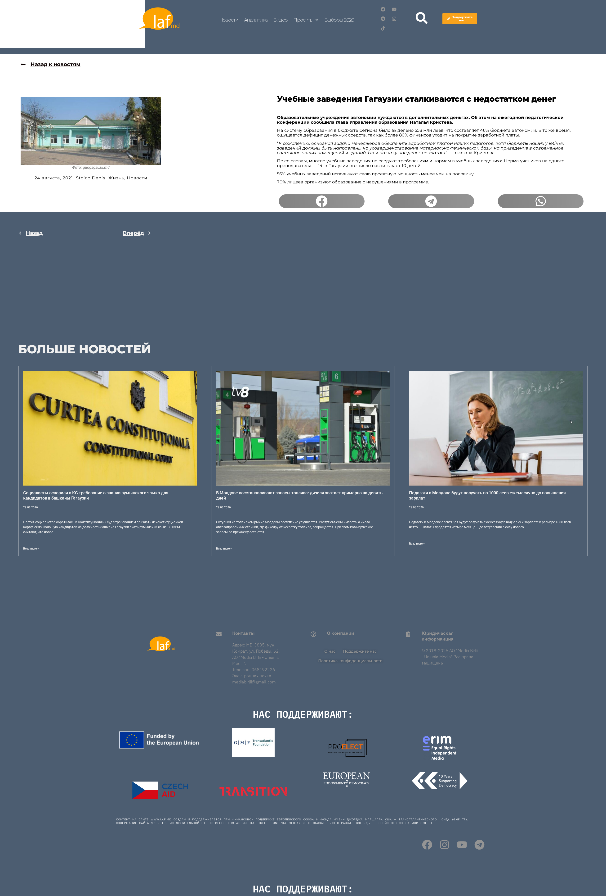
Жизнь (116, 178)
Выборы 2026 (339, 20)
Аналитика (255, 20)
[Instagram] (394, 18)
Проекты (303, 20)
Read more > (31, 548)
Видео (280, 20)
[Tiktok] (383, 28)
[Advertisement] (85, 291)
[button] (322, 201)
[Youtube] (394, 9)
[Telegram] (383, 18)
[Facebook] (383, 9)
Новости (228, 20)
